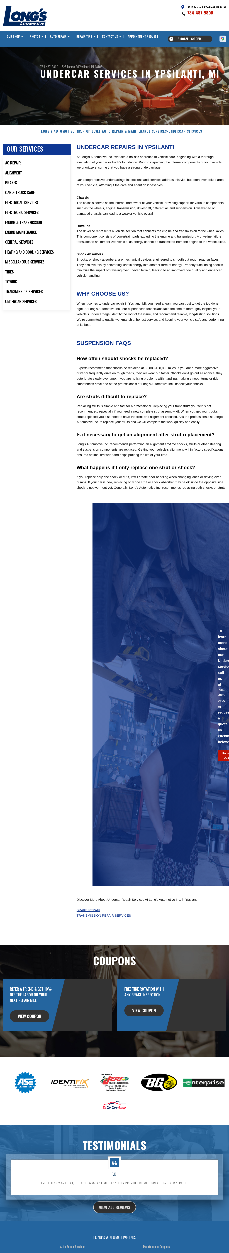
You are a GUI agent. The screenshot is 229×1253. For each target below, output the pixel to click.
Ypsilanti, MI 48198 (90, 66)
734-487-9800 (200, 12)
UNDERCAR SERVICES (185, 131)
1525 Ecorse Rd (69, 66)
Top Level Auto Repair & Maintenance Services (125, 131)
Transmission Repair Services (104, 915)
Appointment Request (143, 36)
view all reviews (114, 1207)
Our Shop (13, 36)
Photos (35, 36)
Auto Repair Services (72, 1246)
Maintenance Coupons (156, 1246)
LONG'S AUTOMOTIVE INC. (61, 131)
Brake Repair (88, 910)
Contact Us (110, 36)
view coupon (29, 1016)
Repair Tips (84, 36)
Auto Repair (58, 36)
